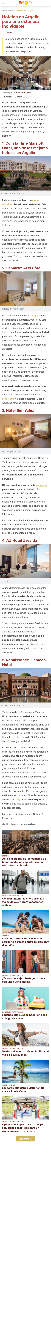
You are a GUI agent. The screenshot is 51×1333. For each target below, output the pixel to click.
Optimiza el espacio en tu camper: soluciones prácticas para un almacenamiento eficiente (24, 1128)
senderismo (8, 398)
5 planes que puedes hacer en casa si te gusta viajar (24, 1016)
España (5, 856)
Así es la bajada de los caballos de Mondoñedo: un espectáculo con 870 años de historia (24, 862)
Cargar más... (25, 1138)
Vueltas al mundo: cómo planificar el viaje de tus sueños (25, 1053)
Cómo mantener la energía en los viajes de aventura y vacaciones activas (23, 902)
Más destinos (8, 1085)
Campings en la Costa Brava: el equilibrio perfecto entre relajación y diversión (25, 942)
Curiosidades (7, 11)
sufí (7, 741)
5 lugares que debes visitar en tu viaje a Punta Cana (23, 1089)
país (17, 799)
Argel (35, 315)
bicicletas (41, 485)
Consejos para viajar (24, 11)
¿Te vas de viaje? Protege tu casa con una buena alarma (23, 980)
